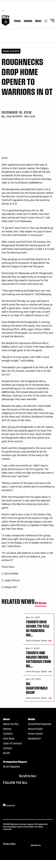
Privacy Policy (9, 844)
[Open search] (45, 20)
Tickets (17, 20)
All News (41, 603)
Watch (38, 20)
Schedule (28, 20)
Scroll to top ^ (28, 775)
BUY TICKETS (44, 7)
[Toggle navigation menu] (52, 21)
